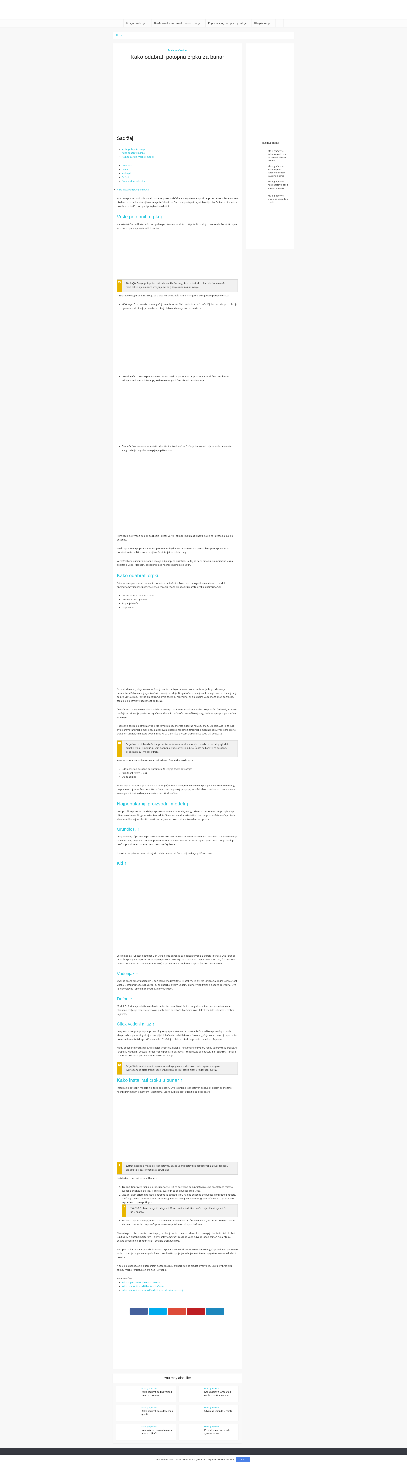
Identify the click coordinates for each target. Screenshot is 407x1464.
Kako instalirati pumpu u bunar (133, 189)
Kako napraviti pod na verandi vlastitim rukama (277, 157)
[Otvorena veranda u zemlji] (259, 200)
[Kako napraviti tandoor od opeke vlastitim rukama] (259, 170)
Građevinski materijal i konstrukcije (177, 23)
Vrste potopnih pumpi (133, 149)
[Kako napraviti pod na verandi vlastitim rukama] (259, 155)
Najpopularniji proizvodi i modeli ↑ (153, 803)
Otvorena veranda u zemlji (218, 1411)
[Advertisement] (177, 98)
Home (119, 35)
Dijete (125, 169)
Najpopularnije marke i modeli (138, 156)
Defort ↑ (124, 999)
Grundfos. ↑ (128, 829)
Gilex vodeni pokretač (133, 181)
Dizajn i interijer (136, 23)
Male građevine (177, 50)
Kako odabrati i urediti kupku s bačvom (143, 1286)
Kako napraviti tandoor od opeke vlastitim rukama (277, 172)
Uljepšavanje (262, 23)
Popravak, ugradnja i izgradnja (227, 23)
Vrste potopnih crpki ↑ (140, 216)
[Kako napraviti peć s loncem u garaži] (259, 186)
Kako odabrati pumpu (133, 152)
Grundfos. (127, 165)
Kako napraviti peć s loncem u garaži (278, 186)
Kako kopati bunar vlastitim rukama (141, 1282)
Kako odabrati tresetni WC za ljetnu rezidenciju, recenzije (153, 1290)
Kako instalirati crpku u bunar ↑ (150, 1080)
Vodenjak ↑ (127, 973)
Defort (125, 177)
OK (242, 1459)
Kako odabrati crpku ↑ (140, 575)
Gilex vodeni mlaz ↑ (136, 1024)
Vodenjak (127, 173)
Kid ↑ (122, 863)
